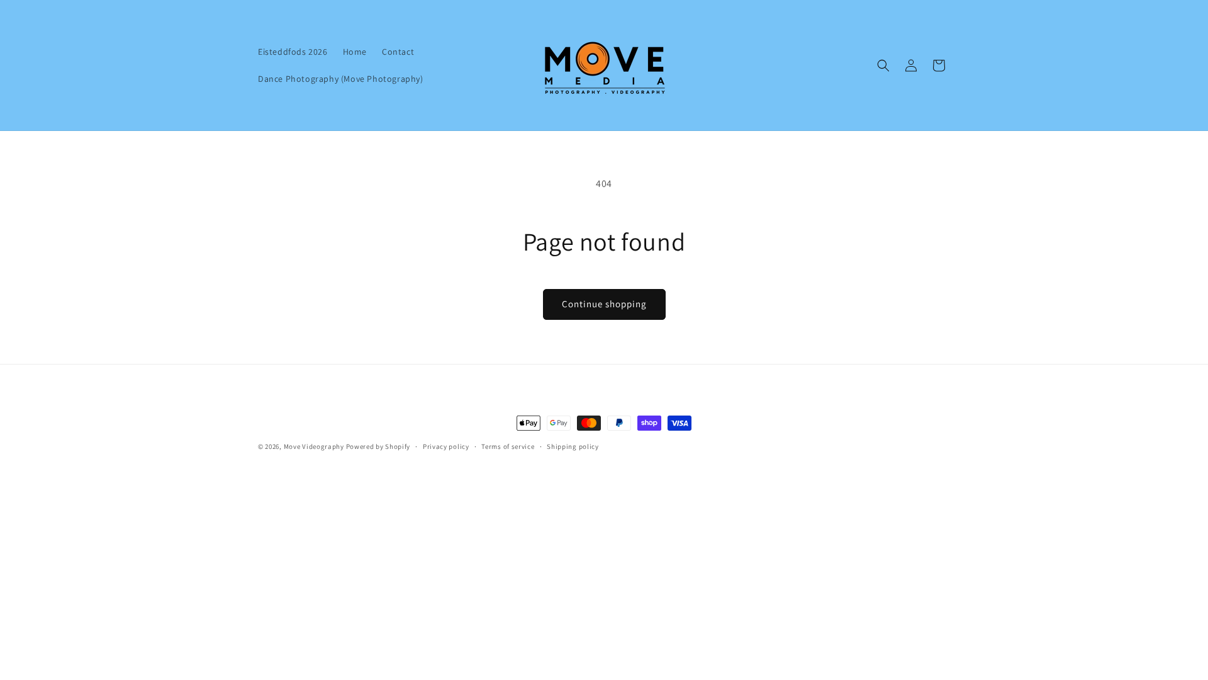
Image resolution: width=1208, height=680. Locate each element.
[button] (883, 65)
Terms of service (507, 446)
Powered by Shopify (378, 446)
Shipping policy (573, 446)
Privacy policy (446, 446)
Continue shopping (604, 304)
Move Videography (314, 446)
